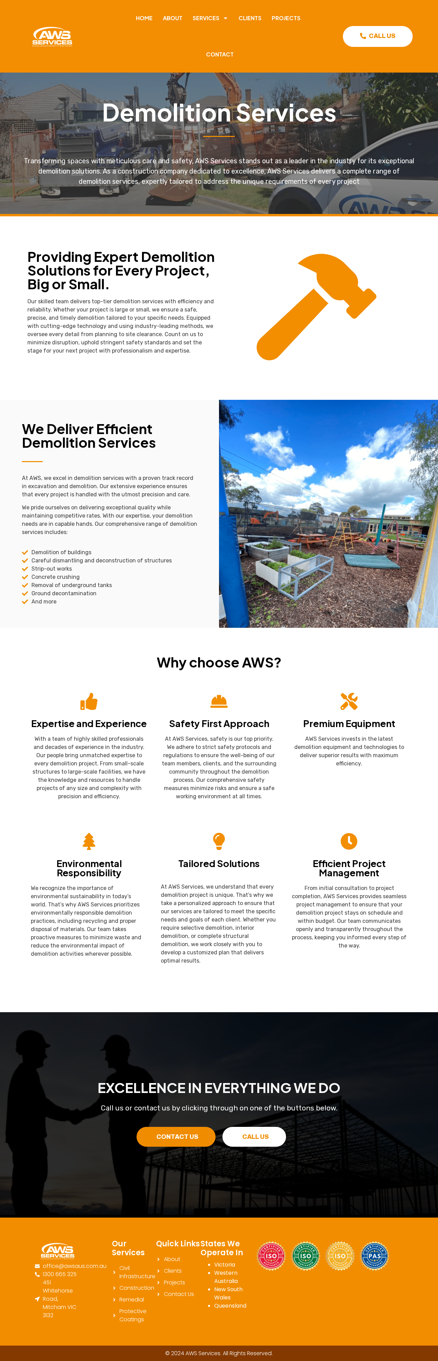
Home (144, 18)
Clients (250, 18)
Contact (220, 54)
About (172, 18)
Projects (286, 18)
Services (206, 18)
